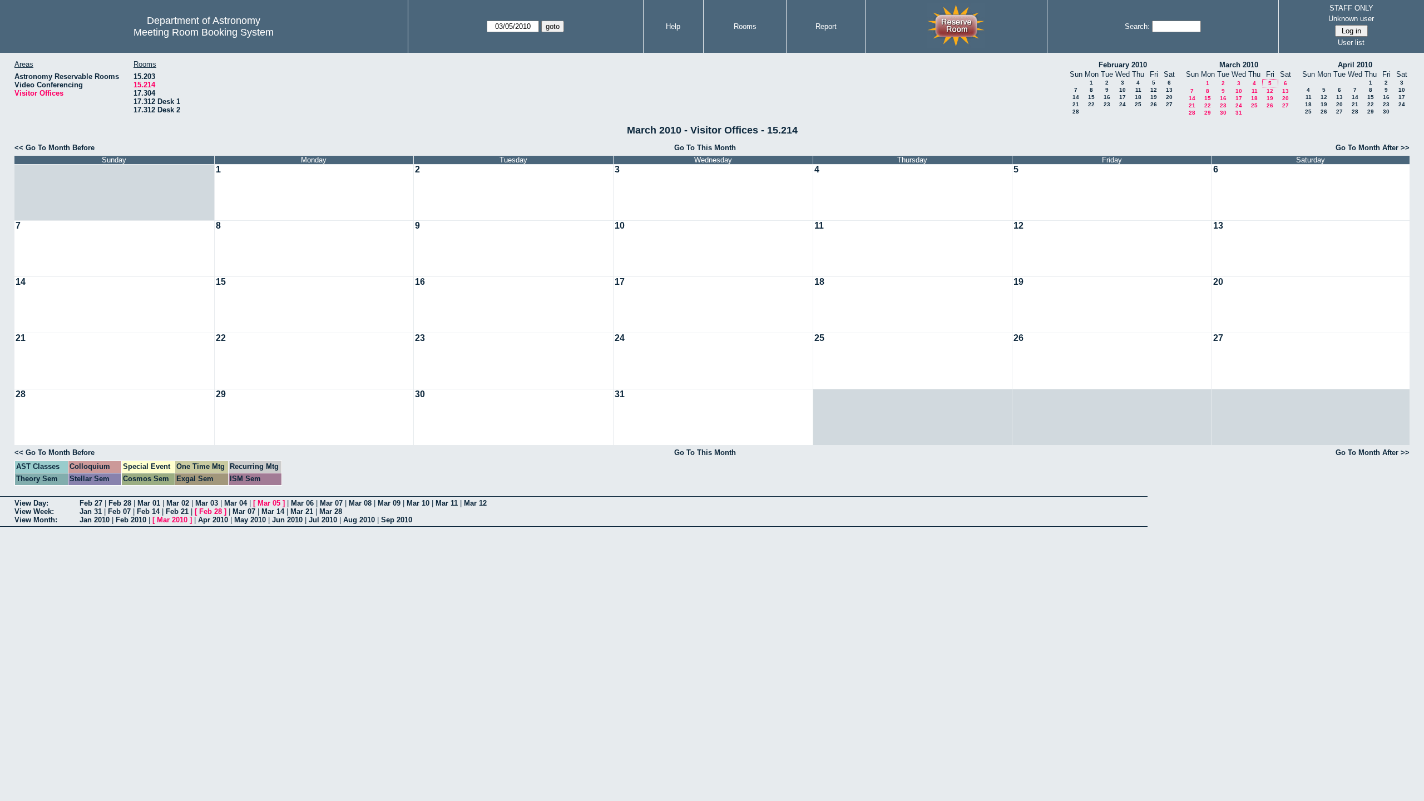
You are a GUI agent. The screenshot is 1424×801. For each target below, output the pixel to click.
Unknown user (1351, 18)
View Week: (34, 511)
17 (1122, 97)
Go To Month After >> (1373, 148)
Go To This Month (705, 148)
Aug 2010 (359, 520)
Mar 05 (269, 503)
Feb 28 (119, 503)
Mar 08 (360, 503)
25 (1138, 104)
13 (1169, 90)
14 (1075, 97)
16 (1107, 97)
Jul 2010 (323, 520)
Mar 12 (475, 503)
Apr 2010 (213, 520)
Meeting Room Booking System (204, 32)
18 (1138, 97)
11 (1138, 90)
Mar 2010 (172, 520)
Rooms (745, 26)
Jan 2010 (95, 520)
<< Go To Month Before (54, 148)
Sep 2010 (396, 520)
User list (1351, 42)
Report (826, 26)
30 (1223, 113)
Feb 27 (91, 503)
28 (1075, 111)
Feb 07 (119, 511)
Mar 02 (177, 503)
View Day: (31, 503)
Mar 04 (235, 503)
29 (1207, 113)
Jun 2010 (287, 520)
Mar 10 (418, 503)
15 (1091, 97)
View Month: (35, 520)
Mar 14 (272, 511)
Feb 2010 (131, 520)
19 (1153, 97)
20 (1169, 97)
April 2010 (1355, 65)
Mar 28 (330, 511)
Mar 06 (302, 503)
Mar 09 (389, 503)
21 (1075, 104)
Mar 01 (148, 503)
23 (1107, 104)
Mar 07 (331, 503)
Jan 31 (91, 511)
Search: (1137, 26)
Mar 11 (447, 503)
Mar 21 (301, 511)
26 (1153, 104)
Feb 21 (177, 511)
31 (1238, 113)
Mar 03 (206, 503)
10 (1122, 90)
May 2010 (250, 520)
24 (1122, 104)
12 (1153, 90)
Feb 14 (148, 511)
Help (673, 26)
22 (1091, 104)
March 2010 (1238, 65)
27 (1169, 104)
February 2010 (1123, 65)
